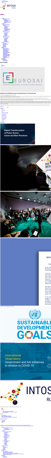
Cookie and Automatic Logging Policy (19, 229)
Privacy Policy (24, 230)
